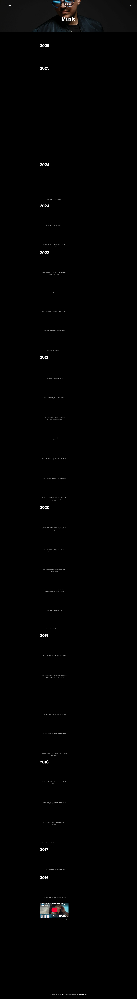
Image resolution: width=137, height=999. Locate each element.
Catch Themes (82, 995)
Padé (68, 4)
